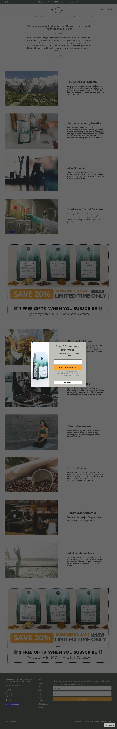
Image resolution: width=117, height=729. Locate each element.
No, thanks (67, 382)
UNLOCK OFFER (67, 367)
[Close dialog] (32, 343)
